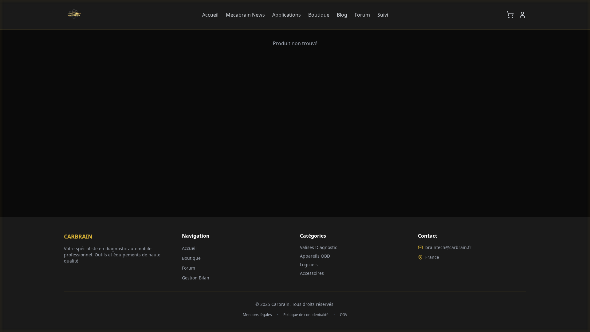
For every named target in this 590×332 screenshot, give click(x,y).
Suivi (382, 14)
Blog (342, 14)
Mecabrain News (245, 14)
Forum (362, 14)
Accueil (210, 14)
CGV (343, 314)
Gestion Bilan (195, 278)
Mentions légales (257, 314)
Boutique (318, 14)
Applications (286, 14)
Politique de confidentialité (305, 314)
